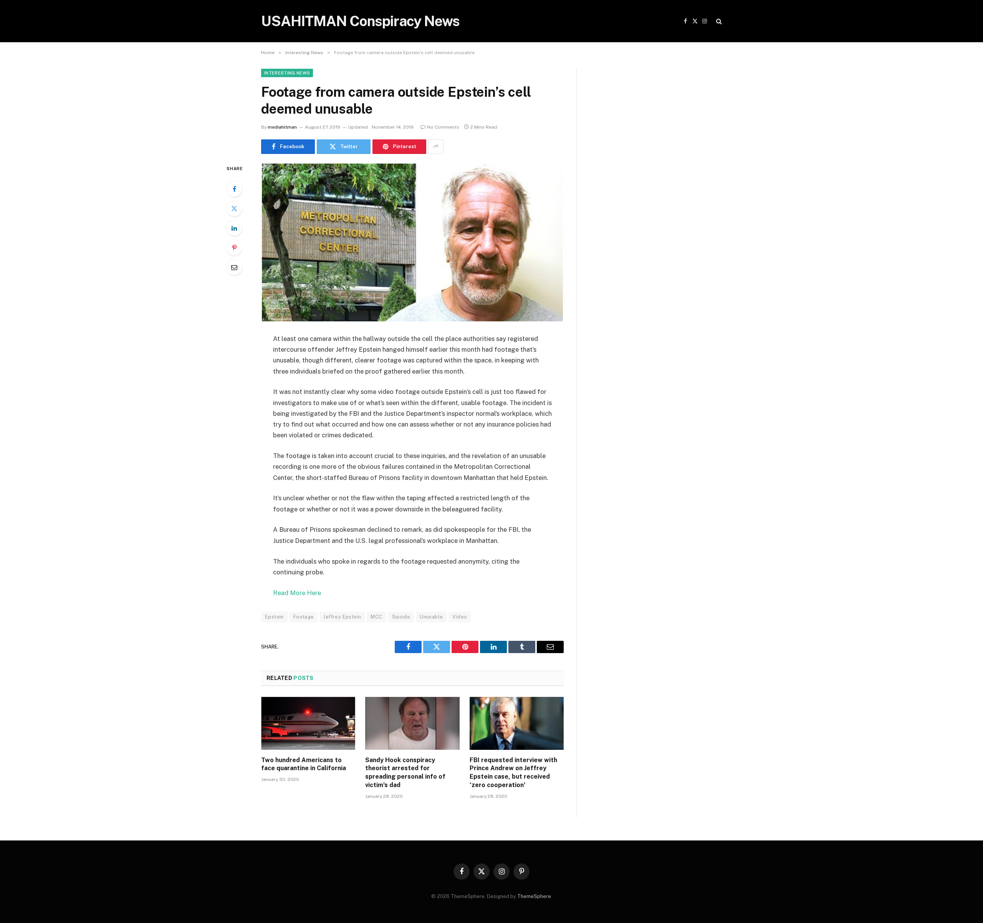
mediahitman (282, 127)
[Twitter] (234, 208)
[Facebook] (234, 189)
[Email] (234, 267)
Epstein (274, 617)
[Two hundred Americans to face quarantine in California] (308, 723)
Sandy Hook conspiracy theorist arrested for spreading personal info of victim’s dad (405, 772)
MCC (376, 617)
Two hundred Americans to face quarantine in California (303, 764)
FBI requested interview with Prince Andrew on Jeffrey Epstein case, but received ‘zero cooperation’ (513, 772)
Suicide (401, 617)
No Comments (443, 127)
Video (459, 617)
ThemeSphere (534, 896)
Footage (303, 617)
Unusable (431, 617)
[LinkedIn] (234, 228)
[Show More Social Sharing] (436, 146)
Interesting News (287, 73)
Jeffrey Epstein (342, 617)
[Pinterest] (234, 247)
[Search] (718, 21)
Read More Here (297, 593)
